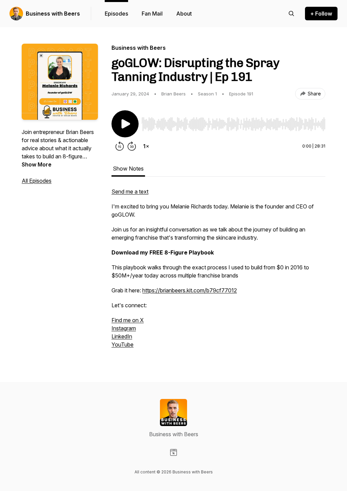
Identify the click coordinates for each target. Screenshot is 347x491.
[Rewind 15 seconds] (119, 146)
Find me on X (127, 320)
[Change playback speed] (146, 146)
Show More (37, 164)
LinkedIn (121, 336)
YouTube (122, 344)
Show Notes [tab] (128, 168)
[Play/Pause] (125, 123)
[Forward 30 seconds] (132, 146)
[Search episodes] (291, 13)
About (184, 13)
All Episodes (37, 180)
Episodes (116, 13)
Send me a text (129, 191)
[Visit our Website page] (173, 452)
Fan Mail (152, 13)
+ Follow (321, 13)
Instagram (123, 328)
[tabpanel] (218, 271)
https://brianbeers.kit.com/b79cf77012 (189, 290)
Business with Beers (53, 13)
